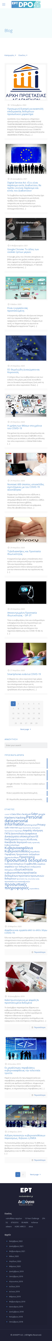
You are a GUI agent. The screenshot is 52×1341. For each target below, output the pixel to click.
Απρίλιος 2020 (15, 1261)
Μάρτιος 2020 (15, 1266)
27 (26, 723)
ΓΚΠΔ (8, 833)
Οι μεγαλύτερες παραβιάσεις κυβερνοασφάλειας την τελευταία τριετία (22, 1070)
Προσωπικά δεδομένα (26, 860)
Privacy (41, 824)
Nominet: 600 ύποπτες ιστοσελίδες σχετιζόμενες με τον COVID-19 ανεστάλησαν (25, 487)
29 (36, 723)
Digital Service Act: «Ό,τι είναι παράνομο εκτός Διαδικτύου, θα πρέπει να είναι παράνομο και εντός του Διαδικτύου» (24, 186)
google (41, 814)
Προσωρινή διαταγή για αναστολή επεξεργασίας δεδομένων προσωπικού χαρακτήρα (25, 111)
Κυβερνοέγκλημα (12, 845)
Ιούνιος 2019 (14, 1291)
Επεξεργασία (11, 839)
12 (39, 708)
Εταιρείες (22, 839)
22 (29, 718)
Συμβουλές (30, 863)
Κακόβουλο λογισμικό (16, 842)
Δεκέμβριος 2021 (16, 1246)
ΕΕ (37, 836)
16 (29, 713)
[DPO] (26, 4)
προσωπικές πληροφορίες (17, 886)
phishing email (31, 825)
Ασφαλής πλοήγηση (33, 830)
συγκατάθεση (34, 889)
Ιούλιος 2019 (14, 1286)
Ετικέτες (22, 55)
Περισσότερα (39, 952)
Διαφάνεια (31, 833)
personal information (16, 822)
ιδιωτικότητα (23, 869)
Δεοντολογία (18, 833)
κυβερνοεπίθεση (14, 872)
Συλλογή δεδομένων (14, 863)
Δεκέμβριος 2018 (16, 1311)
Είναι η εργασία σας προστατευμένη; (17, 309)
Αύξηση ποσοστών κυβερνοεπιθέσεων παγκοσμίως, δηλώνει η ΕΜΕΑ (25, 1137)
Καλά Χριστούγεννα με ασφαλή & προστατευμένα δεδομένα (22, 1001)
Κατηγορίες (9, 55)
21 (23, 718)
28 (31, 723)
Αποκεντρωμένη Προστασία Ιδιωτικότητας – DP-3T (22, 614)
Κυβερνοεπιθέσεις (17, 851)
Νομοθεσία (35, 851)
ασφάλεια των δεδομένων (17, 866)
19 (13, 718)
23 (34, 718)
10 (29, 708)
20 (18, 718)
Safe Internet (11, 827)
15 (23, 713)
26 (21, 723)
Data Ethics (16, 814)
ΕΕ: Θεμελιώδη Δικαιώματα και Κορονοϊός (23, 371)
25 (16, 723)
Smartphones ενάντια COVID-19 (24, 674)
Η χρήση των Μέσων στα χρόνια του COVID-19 (24, 427)
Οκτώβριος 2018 (16, 1321)
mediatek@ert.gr (26, 1196)
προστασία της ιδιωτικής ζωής (28, 879)
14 (18, 713)
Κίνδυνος (32, 839)
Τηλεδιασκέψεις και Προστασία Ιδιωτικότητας (24, 553)
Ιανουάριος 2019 (16, 1306)
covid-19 (8, 814)
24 (39, 718)
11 (34, 708)
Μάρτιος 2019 (15, 1296)
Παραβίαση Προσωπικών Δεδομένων (22, 854)
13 (13, 713)
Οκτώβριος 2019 (16, 1276)
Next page (24, 729)
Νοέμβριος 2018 (16, 1316)
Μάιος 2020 (14, 1256)
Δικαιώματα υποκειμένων (20, 836)
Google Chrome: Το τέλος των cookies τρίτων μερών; (23, 251)
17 (34, 713)
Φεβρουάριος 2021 (17, 1251)
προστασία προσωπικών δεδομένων (24, 877)
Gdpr (34, 814)
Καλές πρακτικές (33, 842)
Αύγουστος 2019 (16, 1281)
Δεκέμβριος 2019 (16, 1271)
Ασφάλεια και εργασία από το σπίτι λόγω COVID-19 (26, 931)
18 (39, 713)
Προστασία (27, 857)
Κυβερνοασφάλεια (19, 847)
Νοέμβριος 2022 (16, 1241)
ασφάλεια (41, 864)
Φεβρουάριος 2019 (17, 1301)
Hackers (10, 817)
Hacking (20, 817)
